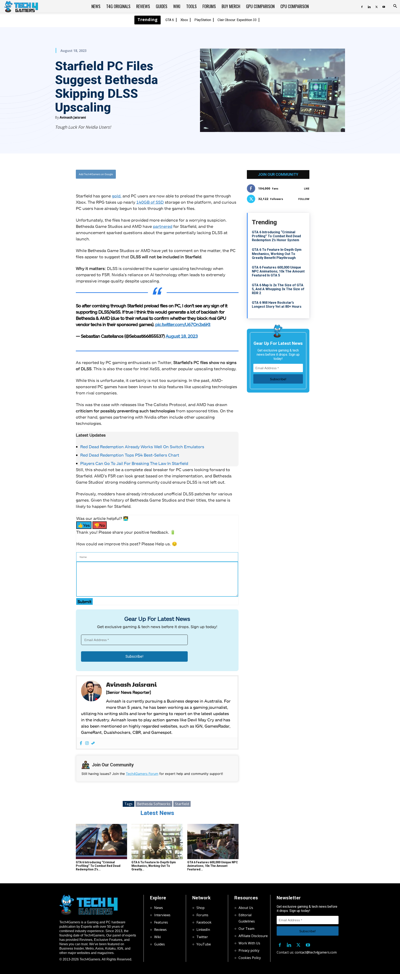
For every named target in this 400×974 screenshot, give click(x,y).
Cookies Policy (250, 957)
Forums (209, 6)
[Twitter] (376, 6)
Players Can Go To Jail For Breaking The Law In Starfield (134, 463)
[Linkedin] (369, 6)
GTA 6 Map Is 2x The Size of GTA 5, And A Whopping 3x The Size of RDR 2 (278, 289)
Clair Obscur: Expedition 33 (237, 20)
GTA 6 (169, 20)
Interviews (162, 915)
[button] (395, 6)
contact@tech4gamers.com (316, 952)
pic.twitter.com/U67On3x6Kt (182, 324)
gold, (116, 195)
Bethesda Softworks (154, 804)
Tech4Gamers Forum (142, 774)
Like (306, 188)
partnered (162, 226)
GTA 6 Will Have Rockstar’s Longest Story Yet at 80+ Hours (276, 305)
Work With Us (249, 943)
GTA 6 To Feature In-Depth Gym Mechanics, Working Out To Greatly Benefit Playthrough (276, 254)
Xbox (184, 20)
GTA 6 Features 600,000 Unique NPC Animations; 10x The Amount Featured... (212, 866)
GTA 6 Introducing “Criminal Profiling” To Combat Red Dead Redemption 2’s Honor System (276, 236)
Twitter (202, 937)
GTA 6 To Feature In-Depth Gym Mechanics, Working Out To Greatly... (153, 866)
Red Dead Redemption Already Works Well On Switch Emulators (142, 446)
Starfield (182, 804)
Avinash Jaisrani (73, 117)
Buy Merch (231, 6)
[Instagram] (87, 743)
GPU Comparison (260, 6)
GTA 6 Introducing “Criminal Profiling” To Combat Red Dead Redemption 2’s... (98, 866)
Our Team (246, 928)
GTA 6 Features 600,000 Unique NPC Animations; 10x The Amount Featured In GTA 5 (278, 271)
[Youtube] (384, 6)
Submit (84, 601)
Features (161, 922)
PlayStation (202, 20)
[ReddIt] (190, 174)
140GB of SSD (150, 202)
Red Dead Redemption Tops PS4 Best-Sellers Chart (129, 454)
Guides (161, 6)
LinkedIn (203, 929)
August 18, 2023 (182, 336)
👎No (99, 525)
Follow (303, 199)
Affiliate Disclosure (253, 936)
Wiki (176, 6)
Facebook (203, 922)
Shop (200, 907)
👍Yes (84, 525)
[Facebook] (362, 6)
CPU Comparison (294, 6)
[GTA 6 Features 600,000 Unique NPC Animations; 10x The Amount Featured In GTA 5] (213, 841)
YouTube (203, 944)
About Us (246, 907)
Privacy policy (249, 950)
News (95, 6)
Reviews (143, 6)
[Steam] (93, 743)
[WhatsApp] (180, 174)
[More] (199, 174)
